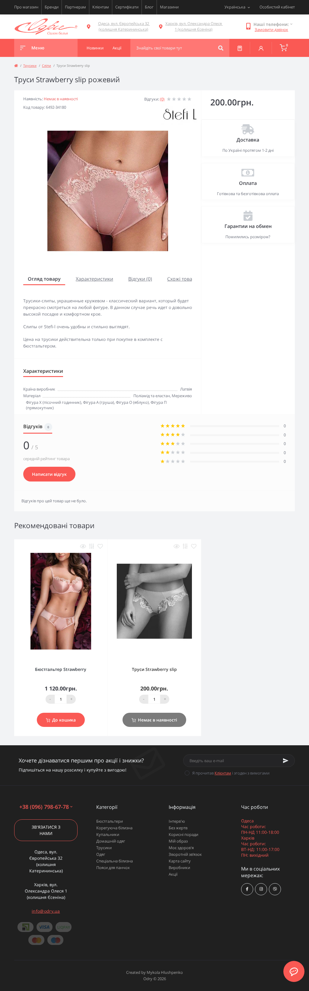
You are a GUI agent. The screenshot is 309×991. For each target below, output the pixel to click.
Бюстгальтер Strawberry (60, 669)
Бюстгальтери (109, 821)
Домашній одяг (110, 841)
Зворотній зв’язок (185, 854)
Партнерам (75, 7)
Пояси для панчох (113, 867)
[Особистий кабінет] (261, 48)
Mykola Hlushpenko (165, 972)
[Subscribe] (286, 760)
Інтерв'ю (177, 821)
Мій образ (178, 841)
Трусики (30, 65)
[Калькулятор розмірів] (239, 48)
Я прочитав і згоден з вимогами (230, 773)
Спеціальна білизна (114, 861)
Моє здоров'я (181, 847)
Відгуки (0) (140, 279)
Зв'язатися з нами (46, 830)
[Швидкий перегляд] (83, 546)
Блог (149, 7)
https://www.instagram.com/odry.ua (261, 889)
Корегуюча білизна (114, 828)
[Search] (220, 48)
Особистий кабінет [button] (277, 7)
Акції (173, 874)
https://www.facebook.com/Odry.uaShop (247, 889)
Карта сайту (180, 861)
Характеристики (94, 279)
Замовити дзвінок (271, 29)
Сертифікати (127, 7)
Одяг (100, 854)
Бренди (52, 7)
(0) (162, 99)
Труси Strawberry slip (154, 669)
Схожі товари (182, 279)
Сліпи (46, 65)
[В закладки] (100, 546)
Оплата (248, 183)
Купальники (107, 834)
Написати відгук (49, 474)
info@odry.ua (46, 911)
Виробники (179, 867)
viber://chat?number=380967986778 (275, 889)
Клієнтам (100, 7)
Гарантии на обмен (248, 226)
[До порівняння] (91, 546)
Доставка (248, 139)
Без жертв (178, 828)
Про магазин (26, 7)
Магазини (169, 7)
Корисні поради (183, 834)
